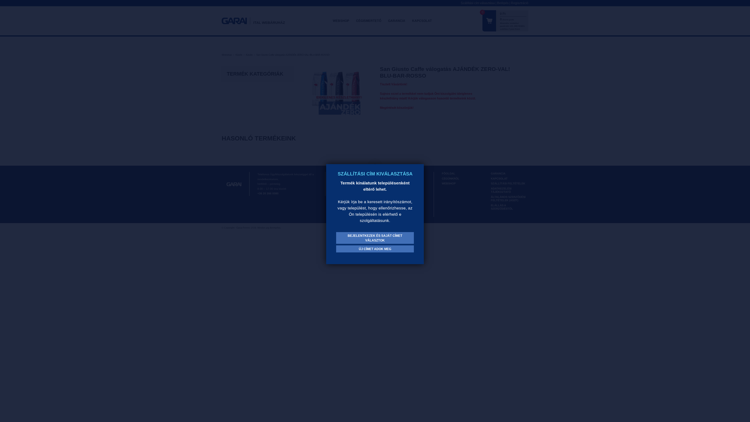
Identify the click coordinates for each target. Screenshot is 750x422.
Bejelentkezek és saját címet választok (375, 238)
